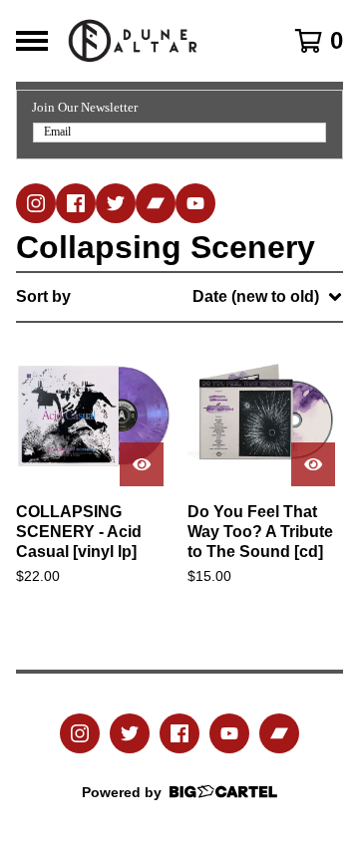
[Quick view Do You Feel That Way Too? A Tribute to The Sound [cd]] (313, 464)
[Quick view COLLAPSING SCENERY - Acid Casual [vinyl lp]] (142, 464)
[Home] (161, 41)
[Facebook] (76, 203)
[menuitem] (179, 297)
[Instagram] (36, 203)
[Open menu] (32, 41)
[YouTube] (195, 203)
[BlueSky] (116, 203)
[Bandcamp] (156, 203)
